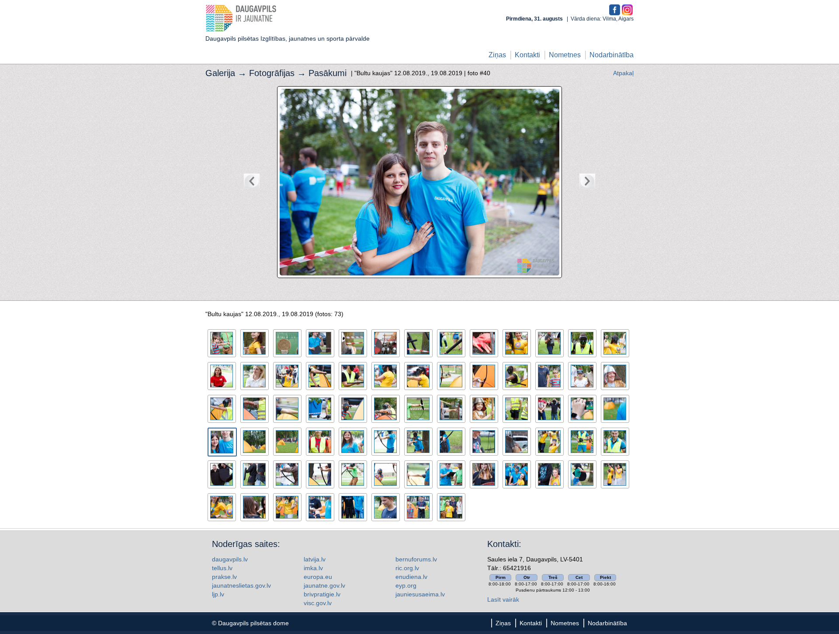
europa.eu (318, 576)
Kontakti (527, 55)
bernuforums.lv (416, 559)
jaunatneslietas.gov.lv (241, 585)
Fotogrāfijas (272, 73)
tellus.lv (222, 567)
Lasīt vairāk (503, 599)
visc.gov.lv (318, 602)
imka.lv (313, 567)
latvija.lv (315, 559)
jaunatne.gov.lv (324, 585)
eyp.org (405, 585)
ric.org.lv (407, 567)
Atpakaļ (623, 73)
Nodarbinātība (611, 55)
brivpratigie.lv (322, 594)
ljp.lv (218, 594)
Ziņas (497, 55)
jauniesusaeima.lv (420, 594)
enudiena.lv (411, 576)
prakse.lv (224, 576)
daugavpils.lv (230, 559)
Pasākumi (328, 73)
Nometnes (565, 55)
